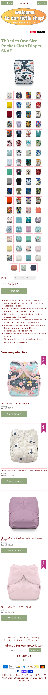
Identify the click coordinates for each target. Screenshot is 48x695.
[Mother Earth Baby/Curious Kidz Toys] (24, 17)
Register (31, 3)
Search (11, 637)
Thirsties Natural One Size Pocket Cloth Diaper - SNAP (22, 539)
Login (22, 3)
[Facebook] (24, 660)
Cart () (41, 3)
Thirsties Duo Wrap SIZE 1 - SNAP (16, 607)
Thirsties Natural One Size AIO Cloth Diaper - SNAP (24, 471)
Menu (9, 3)
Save (33, 32)
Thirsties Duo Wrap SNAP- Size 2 (15, 403)
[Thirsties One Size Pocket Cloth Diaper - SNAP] (9, 95)
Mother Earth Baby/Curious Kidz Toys (25, 675)
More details (14, 414)
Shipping (8, 640)
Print (3, 278)
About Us (23, 637)
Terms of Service (36, 640)
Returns (20, 640)
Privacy (35, 637)
